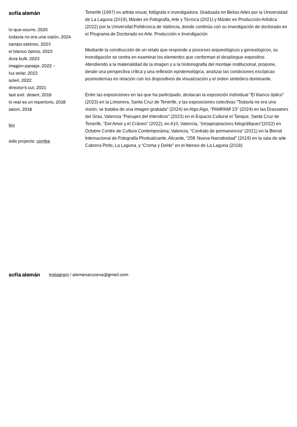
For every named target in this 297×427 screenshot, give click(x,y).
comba (43, 141)
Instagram (59, 274)
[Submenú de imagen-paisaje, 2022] (54, 65)
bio (12, 125)
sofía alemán (24, 13)
